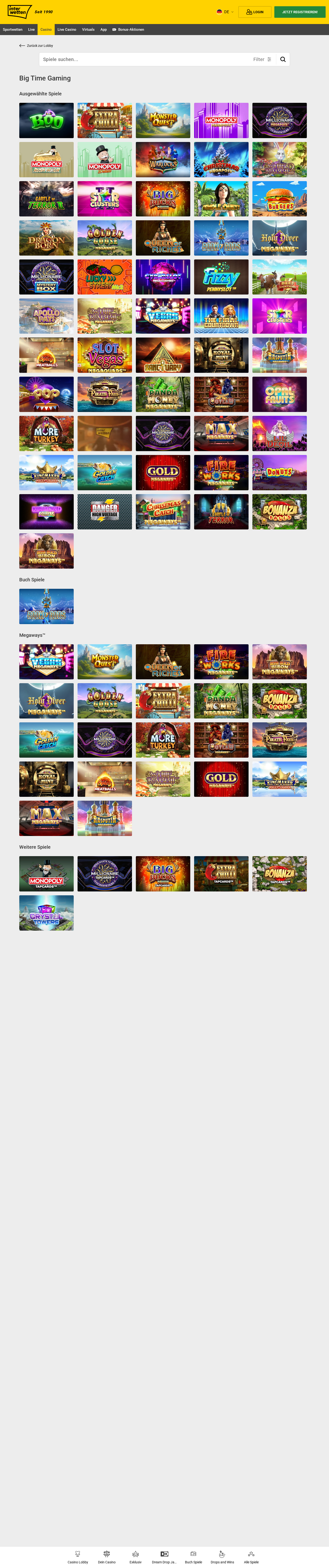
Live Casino (67, 29)
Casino (46, 29)
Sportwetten (12, 29)
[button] (283, 59)
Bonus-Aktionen (131, 29)
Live (31, 29)
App (103, 29)
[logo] (20, 12)
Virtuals (88, 29)
